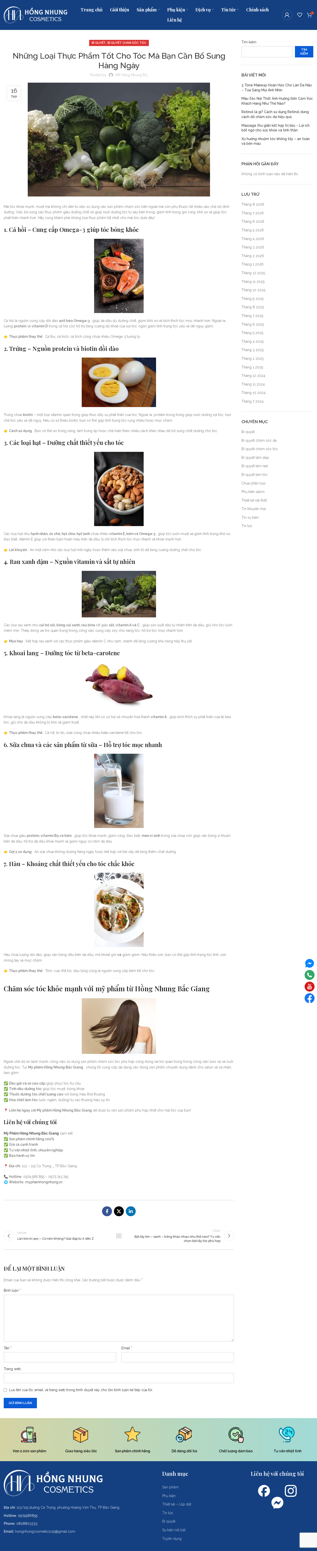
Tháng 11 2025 (252, 282)
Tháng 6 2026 (252, 221)
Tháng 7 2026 (252, 213)
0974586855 (27, 1516)
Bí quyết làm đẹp (255, 458)
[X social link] (119, 1211)
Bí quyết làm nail (254, 466)
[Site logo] (35, 15)
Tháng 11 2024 (253, 384)
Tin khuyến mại (253, 509)
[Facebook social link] (107, 1211)
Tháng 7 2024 (252, 401)
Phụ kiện (169, 1496)
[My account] (287, 15)
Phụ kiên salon (252, 492)
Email (126, 1348)
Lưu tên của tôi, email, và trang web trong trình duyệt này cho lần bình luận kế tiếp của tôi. (81, 1390)
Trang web (12, 1369)
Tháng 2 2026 (252, 256)
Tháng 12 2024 (253, 376)
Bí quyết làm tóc (254, 475)
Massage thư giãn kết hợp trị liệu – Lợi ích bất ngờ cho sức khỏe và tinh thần (275, 127)
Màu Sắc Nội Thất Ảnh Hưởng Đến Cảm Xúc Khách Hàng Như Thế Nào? (277, 101)
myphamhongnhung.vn (43, 1182)
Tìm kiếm (248, 42)
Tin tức (246, 526)
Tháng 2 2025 (252, 359)
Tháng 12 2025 (253, 273)
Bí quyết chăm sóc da (259, 440)
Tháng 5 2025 (252, 333)
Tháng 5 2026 (252, 230)
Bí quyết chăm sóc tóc (126, 43)
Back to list (119, 1236)
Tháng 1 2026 (252, 264)
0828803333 (26, 1524)
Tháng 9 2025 (252, 299)
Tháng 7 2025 (252, 316)
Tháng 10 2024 (253, 393)
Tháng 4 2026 (252, 239)
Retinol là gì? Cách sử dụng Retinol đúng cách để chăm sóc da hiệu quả (275, 114)
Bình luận (12, 1290)
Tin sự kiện (250, 517)
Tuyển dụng (172, 1539)
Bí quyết (99, 43)
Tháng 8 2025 (252, 307)
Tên (8, 1348)
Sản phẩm (170, 1487)
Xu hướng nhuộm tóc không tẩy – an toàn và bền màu (275, 141)
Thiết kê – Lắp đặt (176, 1504)
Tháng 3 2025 (252, 350)
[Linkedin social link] (131, 1211)
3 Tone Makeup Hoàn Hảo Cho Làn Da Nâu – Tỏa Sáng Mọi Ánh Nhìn (276, 87)
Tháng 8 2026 (252, 204)
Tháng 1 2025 (252, 367)
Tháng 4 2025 (252, 341)
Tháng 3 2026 (252, 247)
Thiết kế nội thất (254, 500)
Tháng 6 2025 (252, 324)
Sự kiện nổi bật (173, 1530)
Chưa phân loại (253, 483)
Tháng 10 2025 (253, 290)
